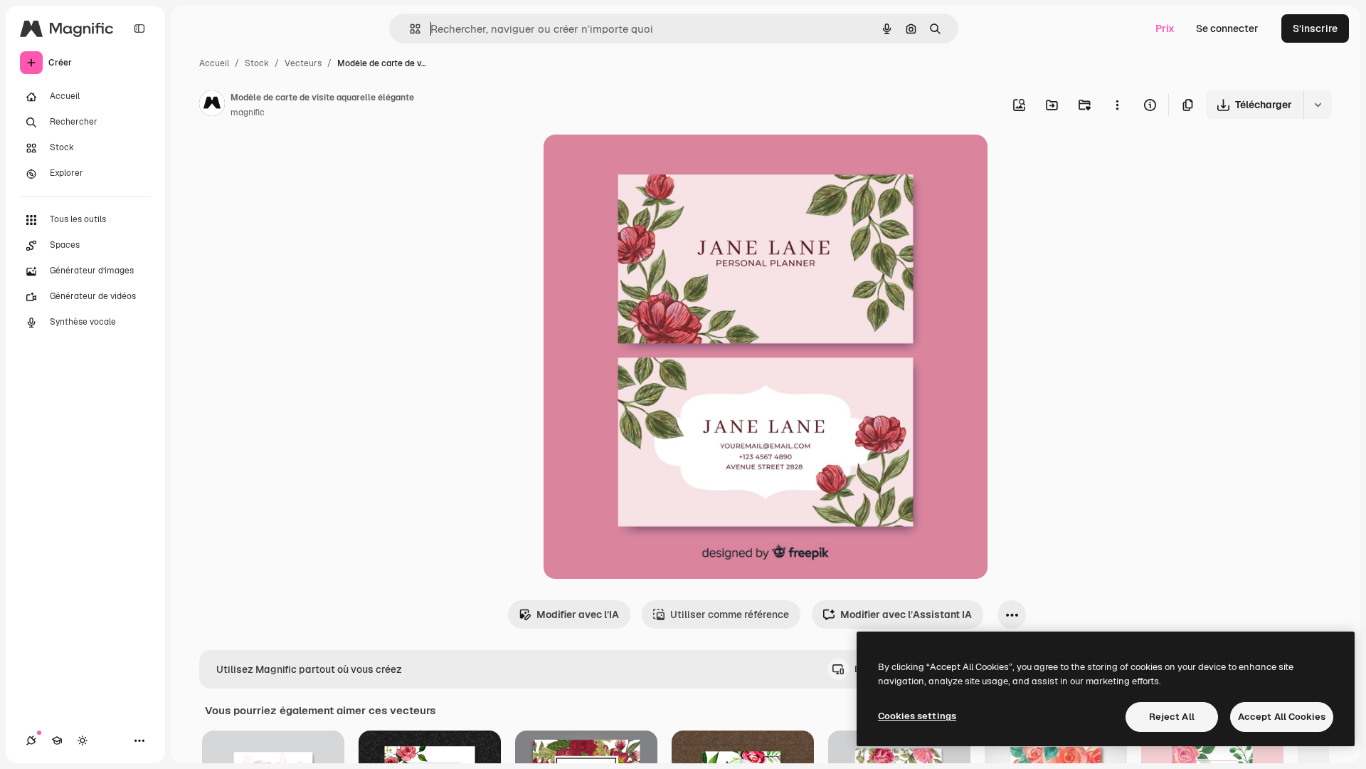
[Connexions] (31, 740)
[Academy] (57, 740)
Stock (257, 63)
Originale (637, 162)
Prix (1165, 28)
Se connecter (1227, 28)
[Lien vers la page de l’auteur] (212, 105)
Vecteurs (303, 63)
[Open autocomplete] (409, 28)
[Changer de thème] (82, 740)
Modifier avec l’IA (577, 614)
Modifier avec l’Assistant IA (906, 614)
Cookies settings (917, 716)
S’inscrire (1315, 28)
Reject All (1172, 717)
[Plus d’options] (1117, 104)
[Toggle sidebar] (139, 28)
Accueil (214, 63)
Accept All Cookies (1281, 717)
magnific (248, 112)
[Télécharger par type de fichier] (1317, 104)
